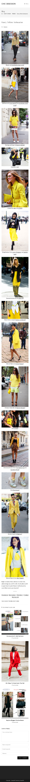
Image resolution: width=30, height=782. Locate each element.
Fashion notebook (20, 320)
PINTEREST (20, 595)
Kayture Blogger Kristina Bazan (15, 720)
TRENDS (5, 27)
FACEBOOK (5, 595)
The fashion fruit (20, 467)
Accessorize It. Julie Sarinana (15, 636)
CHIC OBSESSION (9, 4)
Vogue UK (20, 298)
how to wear (16, 601)
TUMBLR (26, 595)
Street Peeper (19, 364)
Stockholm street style (17, 65)
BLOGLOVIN (16, 597)
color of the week (8, 601)
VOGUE (20, 208)
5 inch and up (13, 103)
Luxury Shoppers (16, 252)
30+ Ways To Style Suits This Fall (15, 683)
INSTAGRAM (12, 595)
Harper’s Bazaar (20, 145)
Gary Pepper (20, 578)
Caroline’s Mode (14, 470)
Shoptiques (16, 490)
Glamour (19, 534)
